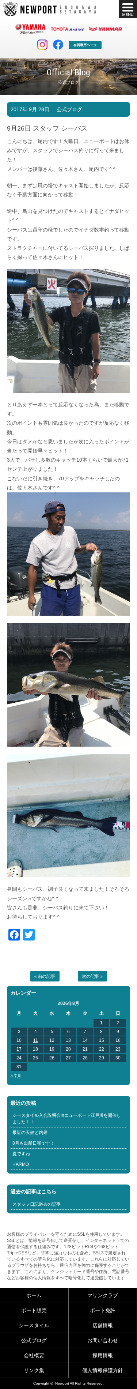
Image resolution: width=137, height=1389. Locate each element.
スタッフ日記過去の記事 (36, 1204)
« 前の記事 (45, 976)
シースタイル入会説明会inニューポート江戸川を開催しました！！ (66, 1119)
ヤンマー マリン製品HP (105, 29)
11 (35, 1040)
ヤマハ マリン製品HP (30, 29)
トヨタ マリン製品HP (67, 29)
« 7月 (16, 1076)
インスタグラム (42, 45)
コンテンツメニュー (128, 9)
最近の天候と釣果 (29, 1132)
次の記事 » (92, 976)
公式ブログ (69, 109)
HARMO (20, 1164)
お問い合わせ (102, 1340)
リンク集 (34, 1370)
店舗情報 (102, 1325)
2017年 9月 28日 (30, 109)
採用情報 (102, 1355)
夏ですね (21, 1153)
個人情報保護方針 (102, 1370)
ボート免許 (102, 1310)
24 (19, 1057)
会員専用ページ (84, 45)
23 (118, 1049)
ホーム (34, 1295)
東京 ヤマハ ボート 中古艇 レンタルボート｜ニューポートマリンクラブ (49, 9)
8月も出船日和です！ (33, 1143)
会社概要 (34, 1355)
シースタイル (34, 1325)
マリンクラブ (102, 1295)
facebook (58, 45)
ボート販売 (34, 1310)
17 (19, 1049)
